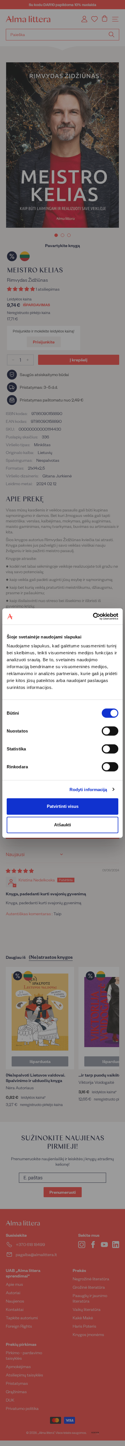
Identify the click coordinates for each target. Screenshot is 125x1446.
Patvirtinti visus (62, 806)
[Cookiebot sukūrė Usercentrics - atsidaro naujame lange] (92, 616)
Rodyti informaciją (88, 789)
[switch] (110, 731)
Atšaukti (62, 824)
